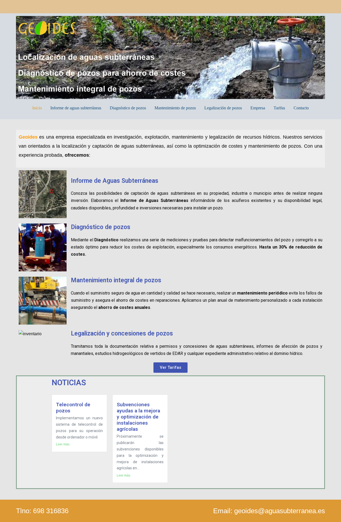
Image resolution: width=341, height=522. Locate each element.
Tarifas (279, 108)
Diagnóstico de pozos (128, 108)
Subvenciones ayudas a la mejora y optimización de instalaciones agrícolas (138, 416)
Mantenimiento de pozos (175, 108)
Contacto (301, 108)
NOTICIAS (69, 382)
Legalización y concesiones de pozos (122, 333)
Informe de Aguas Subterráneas (114, 180)
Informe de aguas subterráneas (75, 108)
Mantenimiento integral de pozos (116, 280)
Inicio (37, 108)
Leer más (63, 444)
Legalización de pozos (223, 108)
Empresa (257, 108)
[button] (170, 367)
